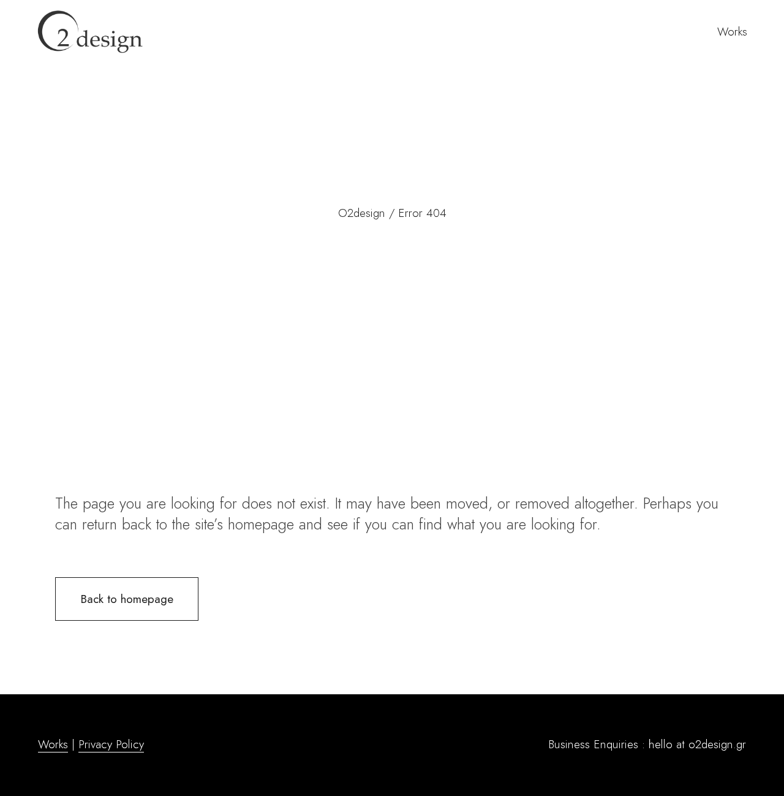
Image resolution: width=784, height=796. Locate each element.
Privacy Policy (111, 744)
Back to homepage (126, 599)
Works (53, 744)
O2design (361, 213)
